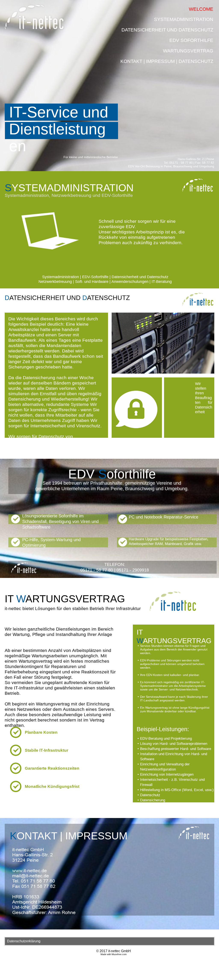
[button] (109, 941)
